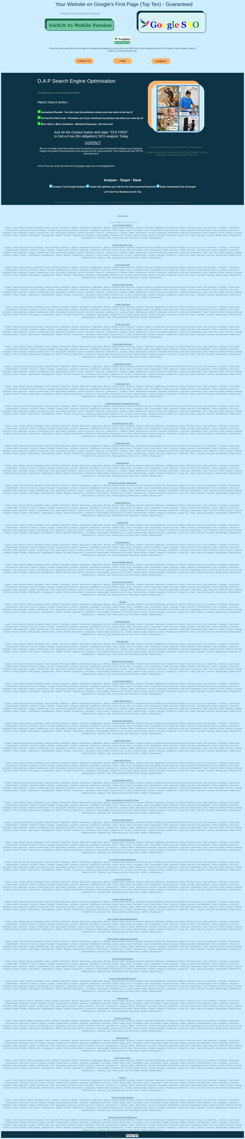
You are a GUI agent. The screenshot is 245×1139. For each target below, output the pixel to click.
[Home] (80, 32)
